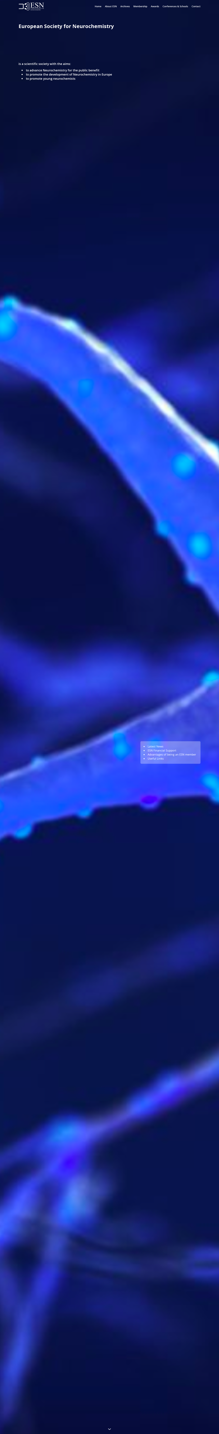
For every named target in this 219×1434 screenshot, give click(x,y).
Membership (140, 6)
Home (98, 6)
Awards (155, 6)
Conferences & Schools (175, 6)
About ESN (111, 6)
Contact (196, 6)
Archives (125, 6)
